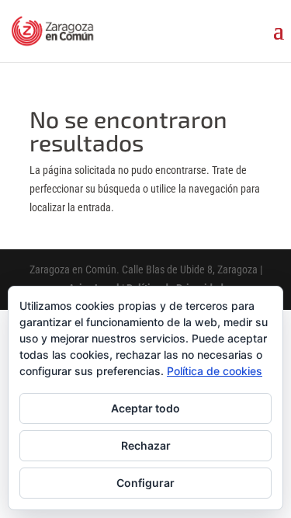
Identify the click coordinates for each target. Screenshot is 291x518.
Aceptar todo (145, 408)
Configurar (145, 482)
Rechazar (146, 445)
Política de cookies (214, 370)
